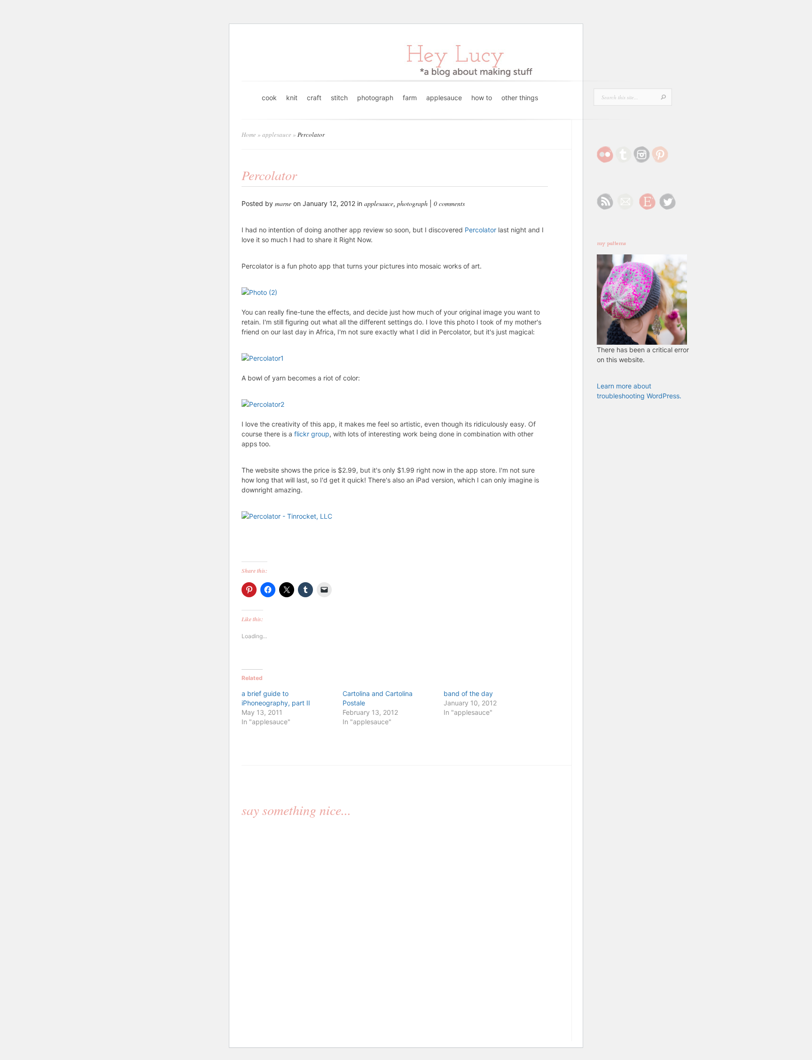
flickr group (311, 434)
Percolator (480, 230)
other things (519, 98)
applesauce (444, 98)
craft (314, 98)
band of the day (468, 693)
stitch (339, 98)
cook (269, 98)
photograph (375, 98)
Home (249, 134)
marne (283, 203)
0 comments (449, 203)
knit (291, 98)
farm (410, 98)
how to (481, 98)
